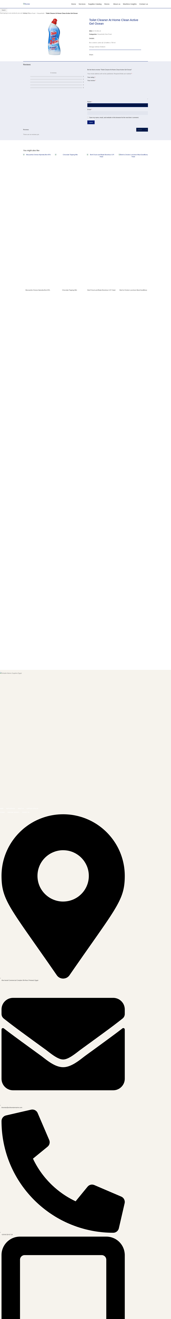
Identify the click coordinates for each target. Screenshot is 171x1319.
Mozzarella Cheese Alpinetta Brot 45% (37, 290)
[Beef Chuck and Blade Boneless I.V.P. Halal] (101, 221)
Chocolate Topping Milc (69, 290)
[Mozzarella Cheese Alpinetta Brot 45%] (37, 221)
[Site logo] (26, 4)
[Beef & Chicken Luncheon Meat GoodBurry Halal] (133, 221)
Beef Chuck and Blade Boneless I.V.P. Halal (101, 290)
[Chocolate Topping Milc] (69, 221)
